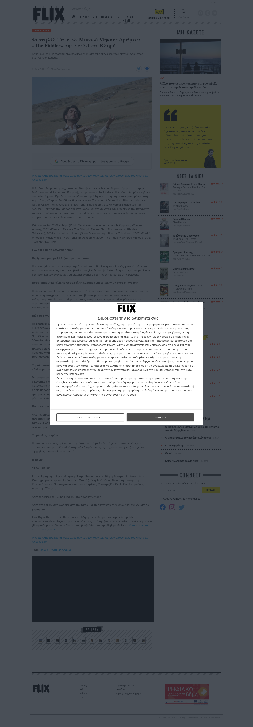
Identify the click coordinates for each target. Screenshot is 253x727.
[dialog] (126, 363)
